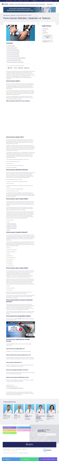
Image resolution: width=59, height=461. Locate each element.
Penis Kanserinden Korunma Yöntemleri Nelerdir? (16, 58)
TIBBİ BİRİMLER (11, 4)
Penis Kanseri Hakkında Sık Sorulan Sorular (15, 62)
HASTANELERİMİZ (42, 4)
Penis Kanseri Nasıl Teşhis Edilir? (13, 52)
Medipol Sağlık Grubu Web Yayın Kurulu (16, 388)
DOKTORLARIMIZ (18, 4)
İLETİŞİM (36, 4)
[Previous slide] (1, 412)
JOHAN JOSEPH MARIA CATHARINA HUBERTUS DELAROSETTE (40, 417)
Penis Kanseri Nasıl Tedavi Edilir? (13, 56)
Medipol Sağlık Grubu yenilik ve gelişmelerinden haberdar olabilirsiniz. (44, 431)
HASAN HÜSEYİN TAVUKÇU (28, 416)
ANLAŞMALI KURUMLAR (7, 427)
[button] (47, 41)
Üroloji (20, 318)
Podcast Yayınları (45, 28)
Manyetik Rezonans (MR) (11, 228)
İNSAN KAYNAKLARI (6, 432)
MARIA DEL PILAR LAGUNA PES (50, 416)
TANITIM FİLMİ (5, 430)
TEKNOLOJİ (23, 4)
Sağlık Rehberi (45, 32)
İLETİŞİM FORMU (20, 430)
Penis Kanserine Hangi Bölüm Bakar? (14, 60)
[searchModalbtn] (56, 3)
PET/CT (8, 230)
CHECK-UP (28, 4)
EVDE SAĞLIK (32, 4)
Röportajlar (44, 30)
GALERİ (19, 427)
